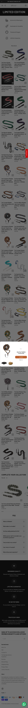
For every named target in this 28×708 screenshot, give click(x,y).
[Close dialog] (27, 342)
